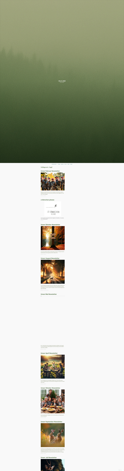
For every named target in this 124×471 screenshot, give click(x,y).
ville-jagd (59, 164)
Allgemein (42, 195)
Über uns (65, 164)
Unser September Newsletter (51, 422)
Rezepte (71, 164)
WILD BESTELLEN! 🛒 (54, 164)
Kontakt (68, 164)
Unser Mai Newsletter (49, 294)
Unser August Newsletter (50, 258)
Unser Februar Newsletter (50, 171)
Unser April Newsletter (49, 353)
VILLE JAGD (62, 81)
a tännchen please (47, 200)
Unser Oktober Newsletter (50, 225)
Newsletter (62, 164)
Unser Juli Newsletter (49, 457)
